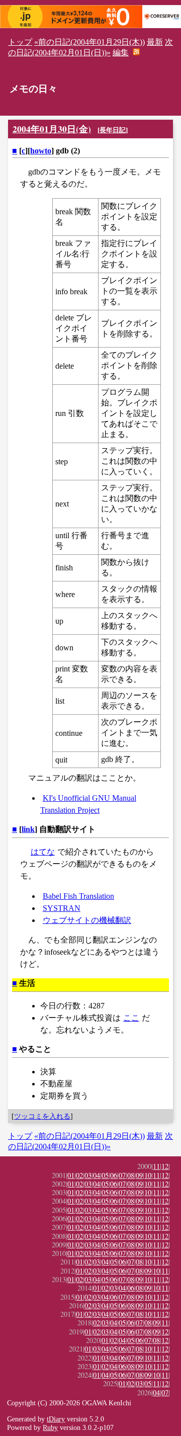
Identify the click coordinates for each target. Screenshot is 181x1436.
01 (70, 1175)
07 (122, 1175)
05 (105, 1175)
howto (40, 150)
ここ (131, 1017)
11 (156, 1166)
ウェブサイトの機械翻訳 (87, 920)
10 (147, 1175)
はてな (43, 852)
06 (113, 1175)
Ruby (50, 1427)
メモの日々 (33, 88)
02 (79, 1175)
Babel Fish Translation (78, 896)
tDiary (56, 1419)
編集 (121, 52)
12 (164, 1166)
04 (96, 1175)
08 (130, 1175)
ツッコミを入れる (42, 1116)
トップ (20, 42)
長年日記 (113, 130)
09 (139, 1175)
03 (88, 1175)
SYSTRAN (61, 908)
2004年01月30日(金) (52, 128)
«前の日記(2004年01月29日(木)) (89, 42)
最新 (155, 42)
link (28, 829)
